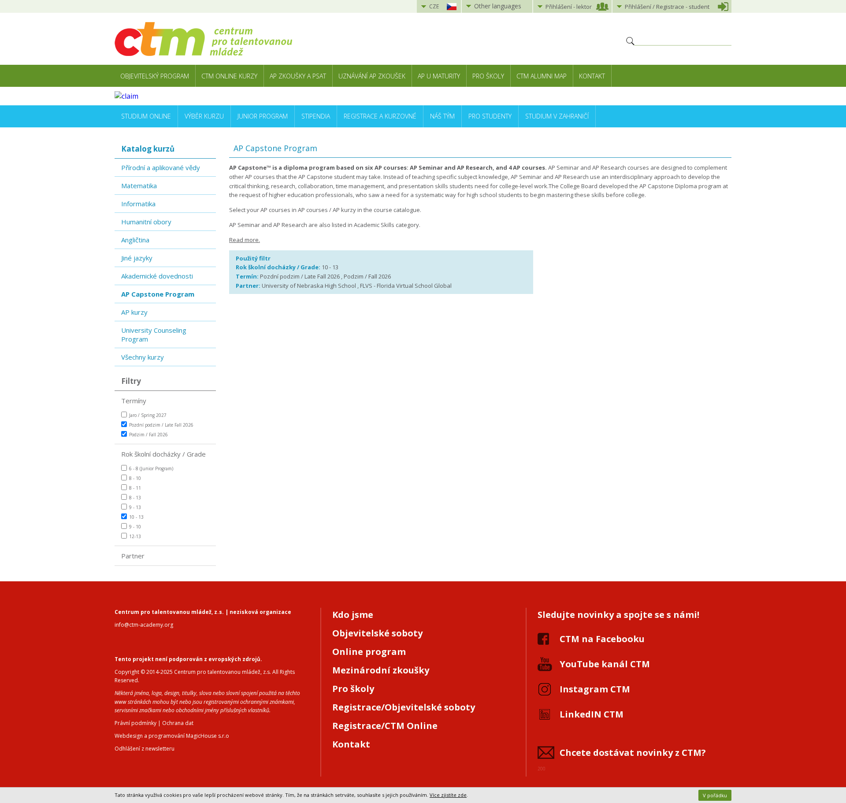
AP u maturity (439, 76)
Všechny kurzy (142, 357)
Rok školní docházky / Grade (163, 454)
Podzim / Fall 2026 (148, 434)
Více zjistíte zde (448, 795)
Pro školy (488, 76)
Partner (133, 555)
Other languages (497, 6)
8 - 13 (135, 497)
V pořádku (715, 795)
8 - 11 (135, 488)
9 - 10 (135, 527)
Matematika (139, 185)
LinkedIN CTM (591, 714)
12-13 (135, 536)
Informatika (138, 203)
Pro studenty (490, 116)
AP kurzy (134, 312)
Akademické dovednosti (157, 275)
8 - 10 (135, 478)
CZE (434, 6)
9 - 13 (135, 507)
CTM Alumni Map (541, 76)
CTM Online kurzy (229, 76)
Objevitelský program (154, 76)
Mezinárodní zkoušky (380, 670)
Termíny (133, 400)
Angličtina (135, 239)
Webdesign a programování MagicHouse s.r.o (172, 736)
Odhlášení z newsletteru (144, 748)
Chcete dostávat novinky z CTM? (633, 752)
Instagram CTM (595, 689)
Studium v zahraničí (557, 116)
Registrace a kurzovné (380, 116)
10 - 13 (136, 517)
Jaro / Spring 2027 (148, 415)
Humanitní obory (146, 221)
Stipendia (315, 116)
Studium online (146, 116)
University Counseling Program (153, 334)
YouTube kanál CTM (605, 664)
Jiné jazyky (136, 257)
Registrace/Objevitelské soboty (403, 707)
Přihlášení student (667, 7)
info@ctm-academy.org (144, 624)
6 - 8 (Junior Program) (151, 468)
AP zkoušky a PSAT (298, 76)
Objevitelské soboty (377, 633)
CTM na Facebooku (602, 639)
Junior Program (262, 116)
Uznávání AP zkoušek (371, 76)
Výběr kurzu (204, 116)
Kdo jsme (352, 615)
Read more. (244, 240)
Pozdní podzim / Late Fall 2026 (161, 425)
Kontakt (592, 76)
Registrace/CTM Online (385, 726)
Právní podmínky (135, 723)
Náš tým (442, 116)
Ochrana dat (177, 723)
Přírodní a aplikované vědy (160, 167)
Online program (369, 652)
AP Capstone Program (157, 294)
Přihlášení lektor (568, 7)
